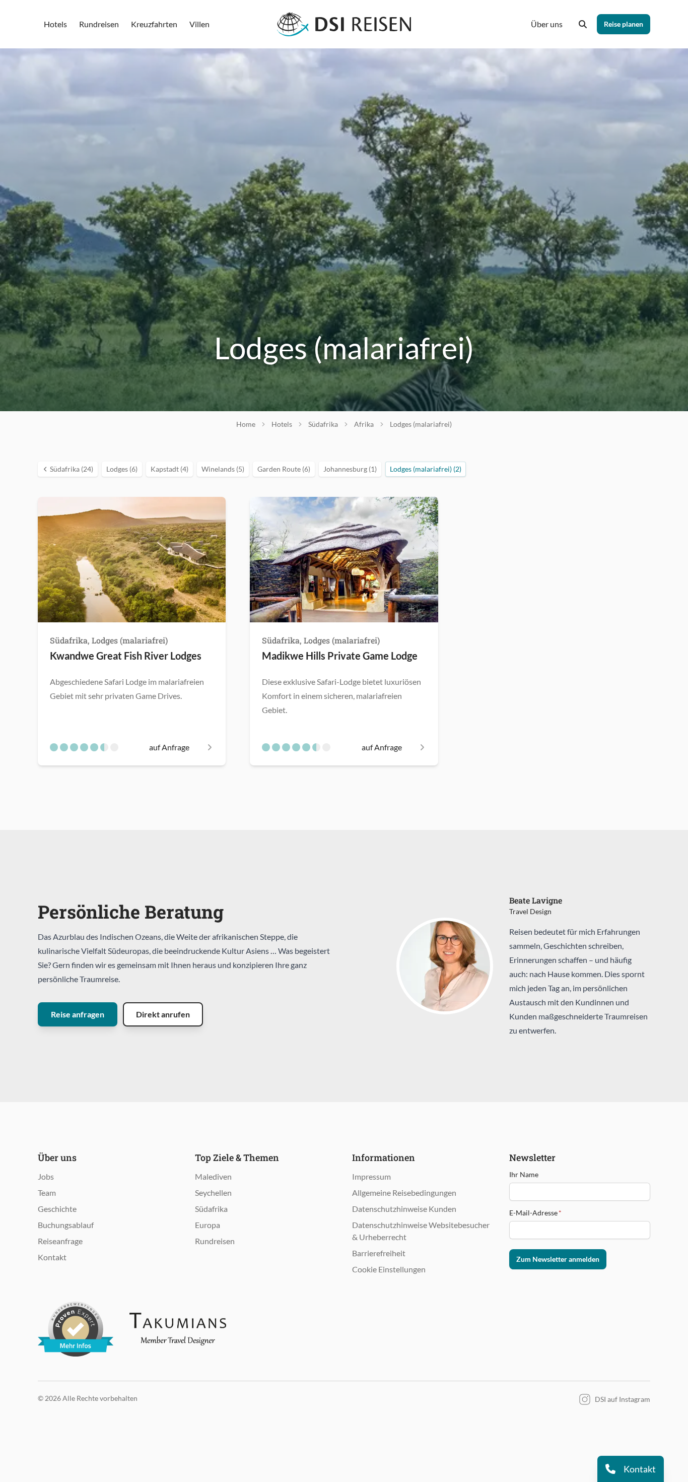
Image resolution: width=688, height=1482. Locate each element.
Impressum (371, 1176)
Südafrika (211, 1208)
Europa (207, 1225)
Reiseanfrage (60, 1241)
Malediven (213, 1176)
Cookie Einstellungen (389, 1269)
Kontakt (52, 1257)
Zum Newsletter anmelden (557, 1259)
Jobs (46, 1176)
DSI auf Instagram (622, 1399)
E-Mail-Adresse (535, 1212)
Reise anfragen (77, 1014)
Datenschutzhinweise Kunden (404, 1208)
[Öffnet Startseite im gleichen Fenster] (344, 24)
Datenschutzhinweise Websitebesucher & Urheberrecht (421, 1231)
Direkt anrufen (163, 1014)
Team (47, 1192)
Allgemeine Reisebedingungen (404, 1192)
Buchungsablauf (66, 1225)
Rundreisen (215, 1241)
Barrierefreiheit (378, 1253)
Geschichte (57, 1208)
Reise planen (623, 24)
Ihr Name (523, 1174)
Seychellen (213, 1192)
